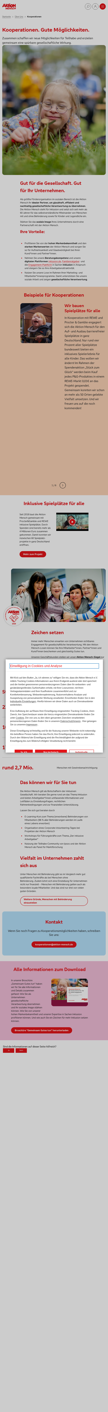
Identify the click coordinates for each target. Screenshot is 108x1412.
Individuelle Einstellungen (23, 701)
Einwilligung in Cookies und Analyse (36, 666)
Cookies (20, 718)
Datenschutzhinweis (70, 721)
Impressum (31, 724)
